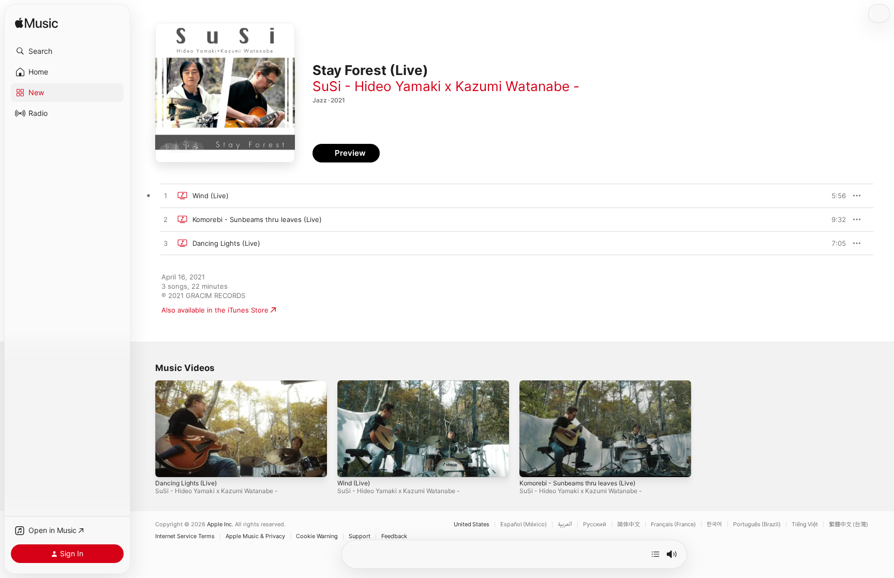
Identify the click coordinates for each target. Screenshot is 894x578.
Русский (594, 524)
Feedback (394, 536)
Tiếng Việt (805, 524)
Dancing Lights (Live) (186, 483)
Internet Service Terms (185, 536)
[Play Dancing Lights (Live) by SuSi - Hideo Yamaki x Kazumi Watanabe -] (165, 243)
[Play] (168, 464)
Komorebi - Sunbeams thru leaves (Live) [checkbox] (257, 219)
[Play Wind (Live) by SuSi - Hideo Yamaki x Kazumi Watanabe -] (165, 196)
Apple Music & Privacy (255, 536)
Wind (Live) (353, 483)
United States (471, 524)
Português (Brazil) (757, 524)
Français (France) (673, 524)
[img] (36, 23)
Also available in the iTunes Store (215, 310)
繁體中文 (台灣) (848, 524)
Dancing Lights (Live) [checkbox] (226, 243)
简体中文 (628, 524)
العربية (565, 524)
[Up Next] (655, 554)
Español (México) (523, 524)
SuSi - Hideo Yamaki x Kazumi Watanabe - (445, 86)
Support (359, 536)
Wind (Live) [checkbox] (210, 195)
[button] (67, 51)
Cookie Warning (317, 536)
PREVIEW (834, 195)
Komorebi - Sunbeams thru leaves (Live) (577, 483)
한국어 (714, 524)
